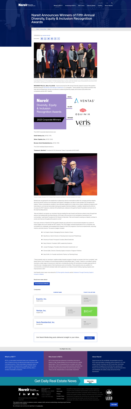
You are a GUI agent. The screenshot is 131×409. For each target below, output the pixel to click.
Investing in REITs (70, 5)
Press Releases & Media (42, 283)
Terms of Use (60, 398)
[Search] (112, 3)
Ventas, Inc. (41, 311)
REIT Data (81, 5)
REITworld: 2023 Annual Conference (53, 87)
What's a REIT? (58, 5)
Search (59, 389)
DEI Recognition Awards (62, 272)
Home (37, 29)
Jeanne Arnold (46, 35)
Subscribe (89, 338)
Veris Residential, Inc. (45, 322)
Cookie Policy (60, 396)
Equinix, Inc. (41, 299)
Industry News (91, 5)
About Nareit (109, 5)
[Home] (27, 5)
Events (100, 5)
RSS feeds (59, 391)
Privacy (59, 393)
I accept (114, 404)
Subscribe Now (90, 382)
